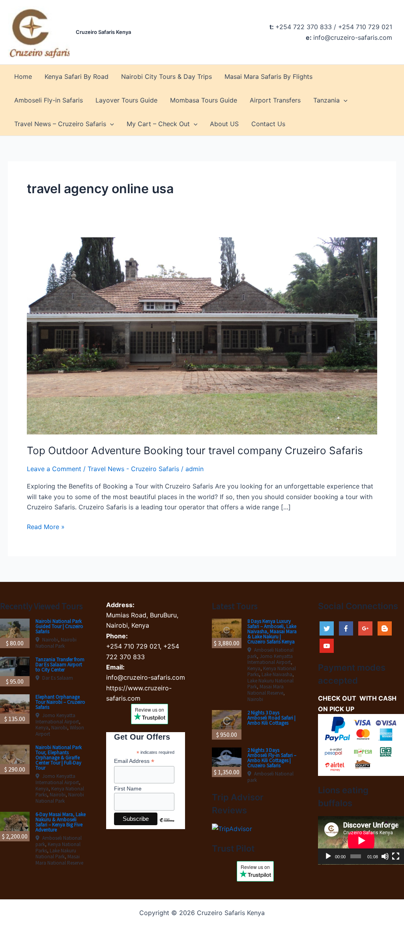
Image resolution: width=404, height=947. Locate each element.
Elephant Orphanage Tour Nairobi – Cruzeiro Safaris (60, 701)
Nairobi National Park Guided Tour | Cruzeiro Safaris (59, 626)
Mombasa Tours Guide (203, 100)
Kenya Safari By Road (76, 76)
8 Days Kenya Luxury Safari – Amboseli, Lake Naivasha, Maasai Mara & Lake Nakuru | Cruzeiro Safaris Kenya (272, 631)
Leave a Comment (54, 469)
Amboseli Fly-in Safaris (48, 100)
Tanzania (326, 100)
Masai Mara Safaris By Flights (268, 76)
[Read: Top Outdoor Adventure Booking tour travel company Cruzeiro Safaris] (202, 335)
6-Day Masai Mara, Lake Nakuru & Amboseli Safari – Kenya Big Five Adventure (61, 822)
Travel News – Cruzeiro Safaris (60, 124)
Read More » (46, 527)
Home (23, 76)
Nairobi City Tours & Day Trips (166, 76)
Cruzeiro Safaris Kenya (103, 32)
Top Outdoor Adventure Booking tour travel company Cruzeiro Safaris (195, 450)
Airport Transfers (275, 100)
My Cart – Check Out (158, 124)
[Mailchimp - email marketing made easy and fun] (166, 826)
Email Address (134, 761)
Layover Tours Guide (126, 100)
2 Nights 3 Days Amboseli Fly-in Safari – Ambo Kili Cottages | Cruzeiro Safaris (271, 758)
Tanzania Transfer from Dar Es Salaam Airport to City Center (60, 664)
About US (224, 124)
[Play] (328, 856)
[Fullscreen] (396, 856)
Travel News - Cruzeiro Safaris (133, 469)
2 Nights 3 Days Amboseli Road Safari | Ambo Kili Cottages (271, 717)
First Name (128, 788)
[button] (344, 100)
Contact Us (268, 124)
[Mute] (385, 856)
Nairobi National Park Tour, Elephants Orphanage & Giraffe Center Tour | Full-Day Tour (59, 757)
